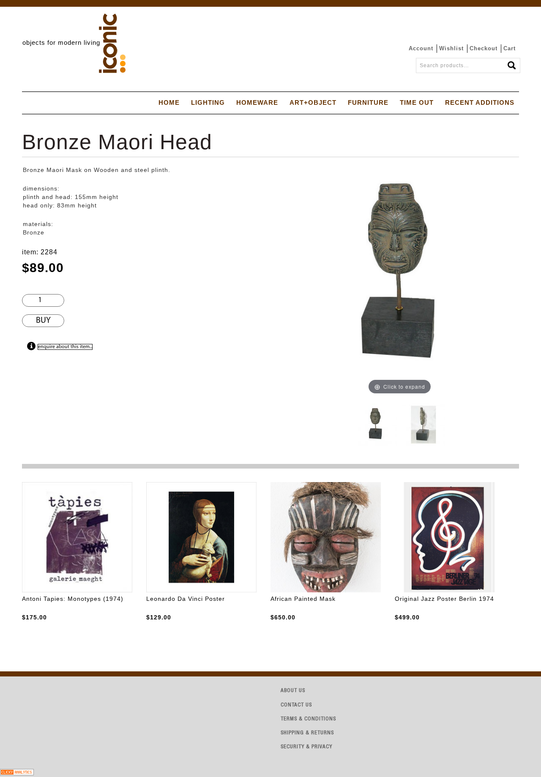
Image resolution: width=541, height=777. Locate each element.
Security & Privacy (306, 747)
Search (512, 63)
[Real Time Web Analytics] (17, 771)
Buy (43, 320)
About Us (293, 691)
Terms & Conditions (308, 719)
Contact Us (296, 705)
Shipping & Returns (307, 733)
